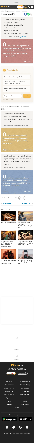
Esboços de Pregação (25, 385)
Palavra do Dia (9, 391)
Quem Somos (25, 404)
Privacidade (8, 404)
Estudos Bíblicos (9, 385)
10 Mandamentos (25, 381)
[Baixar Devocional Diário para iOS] (25, 419)
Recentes (25, 398)
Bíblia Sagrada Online (7, 8)
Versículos (9, 381)
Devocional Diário (25, 391)
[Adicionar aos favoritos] (31, 14)
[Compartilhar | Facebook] (25, 14)
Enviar (27, 96)
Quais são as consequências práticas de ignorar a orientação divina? (15, 89)
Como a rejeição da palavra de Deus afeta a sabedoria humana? (14, 82)
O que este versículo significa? (13, 77)
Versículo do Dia (9, 388)
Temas (9, 401)
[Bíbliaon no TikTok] (13, 427)
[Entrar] (25, 7)
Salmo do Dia (25, 388)
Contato (25, 401)
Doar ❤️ (11, 373)
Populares (9, 398)
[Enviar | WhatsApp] (28, 14)
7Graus (13, 433)
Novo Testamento (25, 394)
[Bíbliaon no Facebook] (27, 427)
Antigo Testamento (8, 394)
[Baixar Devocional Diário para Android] (9, 419)
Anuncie (17, 408)
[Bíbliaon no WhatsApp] (7, 427)
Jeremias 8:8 (7, 204)
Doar (20, 7)
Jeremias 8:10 (26, 204)
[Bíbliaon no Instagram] (20, 427)
